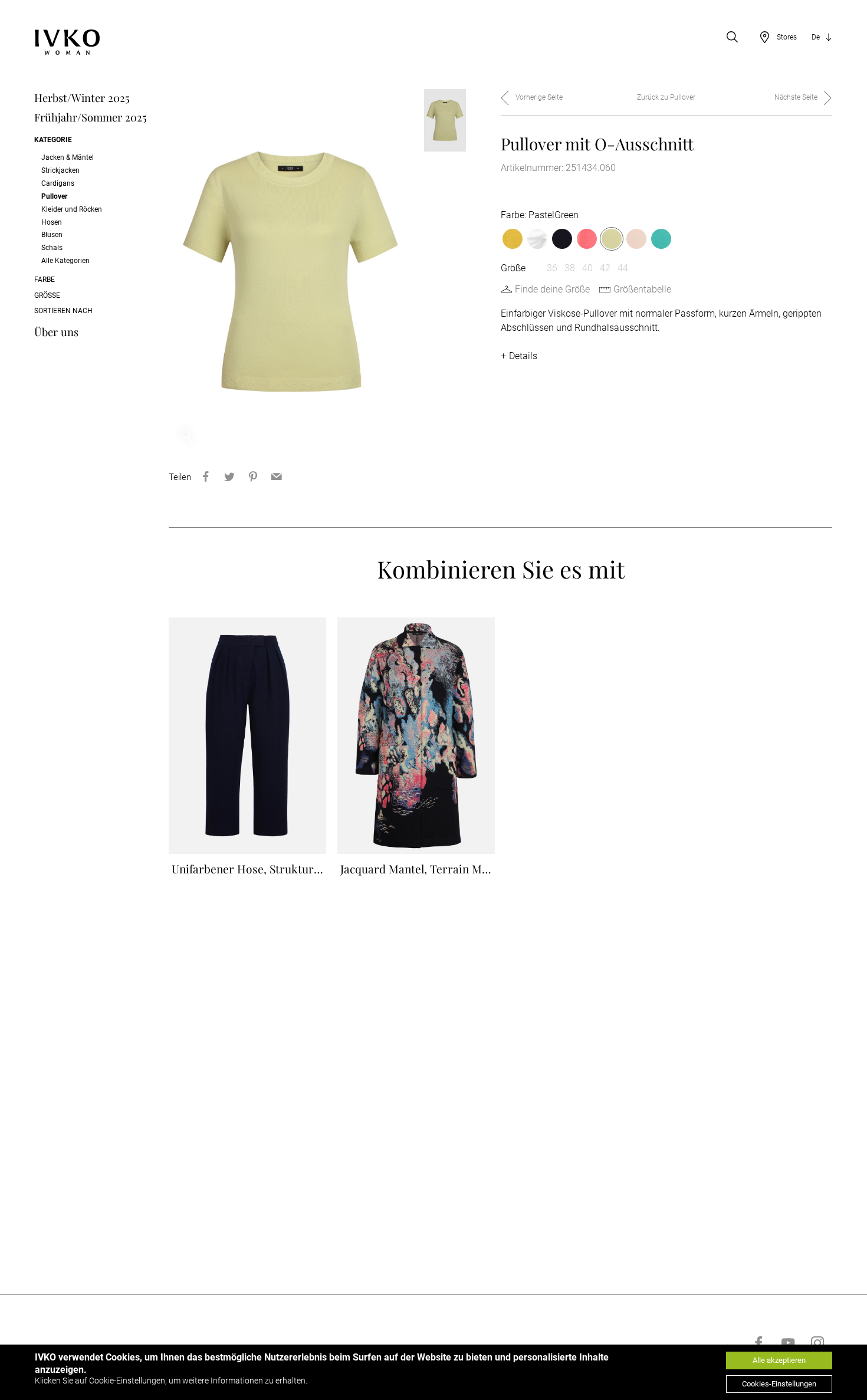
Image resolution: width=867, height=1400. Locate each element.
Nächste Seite (795, 97)
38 (569, 268)
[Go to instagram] (817, 1343)
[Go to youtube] (788, 1343)
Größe (47, 295)
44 (623, 268)
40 (587, 268)
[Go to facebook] (758, 1343)
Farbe (44, 279)
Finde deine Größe (552, 289)
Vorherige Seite (539, 97)
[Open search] (732, 37)
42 (605, 268)
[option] (290, 271)
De (816, 37)
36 (552, 268)
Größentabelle (642, 289)
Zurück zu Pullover (666, 97)
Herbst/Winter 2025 (82, 97)
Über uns (56, 331)
